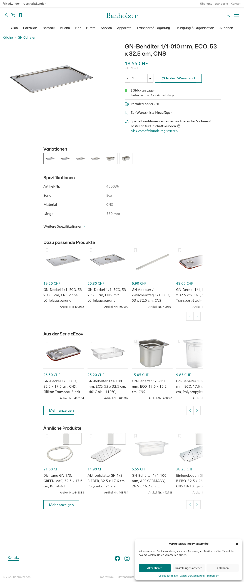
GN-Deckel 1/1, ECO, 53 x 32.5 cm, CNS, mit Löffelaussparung (107, 294)
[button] (237, 544)
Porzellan (30, 28)
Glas (14, 28)
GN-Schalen (27, 37)
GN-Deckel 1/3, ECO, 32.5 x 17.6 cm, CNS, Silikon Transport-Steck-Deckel (62, 389)
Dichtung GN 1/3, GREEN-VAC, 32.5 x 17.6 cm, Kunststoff (63, 480)
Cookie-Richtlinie (168, 576)
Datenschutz (126, 576)
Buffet (90, 28)
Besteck (49, 28)
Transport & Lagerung (153, 28)
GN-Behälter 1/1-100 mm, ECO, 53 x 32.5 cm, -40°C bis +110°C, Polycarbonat (107, 389)
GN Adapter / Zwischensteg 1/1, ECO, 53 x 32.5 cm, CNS (151, 294)
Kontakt (236, 3)
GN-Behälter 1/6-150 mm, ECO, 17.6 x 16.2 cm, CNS (149, 386)
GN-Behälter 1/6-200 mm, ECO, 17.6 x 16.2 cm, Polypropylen (193, 386)
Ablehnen (222, 568)
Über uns (206, 3)
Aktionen (226, 28)
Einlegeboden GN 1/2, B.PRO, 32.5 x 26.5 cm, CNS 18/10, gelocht (194, 480)
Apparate (124, 28)
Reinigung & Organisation (194, 28)
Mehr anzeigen (61, 410)
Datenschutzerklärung (192, 576)
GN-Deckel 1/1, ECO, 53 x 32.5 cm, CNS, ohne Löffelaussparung (62, 294)
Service (106, 28)
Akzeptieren (154, 568)
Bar (78, 28)
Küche (65, 28)
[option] (51, 79)
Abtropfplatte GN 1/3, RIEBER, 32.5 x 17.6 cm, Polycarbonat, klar (107, 480)
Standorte (221, 3)
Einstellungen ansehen (188, 568)
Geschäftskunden (34, 3)
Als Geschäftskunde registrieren (154, 131)
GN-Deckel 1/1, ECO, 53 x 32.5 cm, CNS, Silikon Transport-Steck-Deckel (195, 294)
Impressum (212, 576)
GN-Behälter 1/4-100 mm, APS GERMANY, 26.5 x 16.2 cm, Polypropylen (149, 483)
